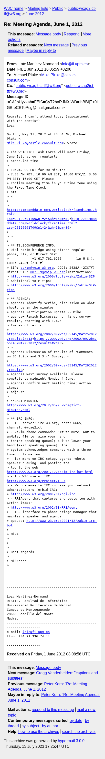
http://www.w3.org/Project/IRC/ (36, 481)
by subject (30, 726)
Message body (48, 34)
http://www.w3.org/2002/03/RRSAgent (44, 507)
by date (76, 720)
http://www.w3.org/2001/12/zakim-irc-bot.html (50, 472)
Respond (72, 34)
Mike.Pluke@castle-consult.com (35, 143)
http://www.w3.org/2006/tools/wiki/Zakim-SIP (53, 276)
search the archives (78, 731)
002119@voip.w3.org (47, 272)
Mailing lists (38, 8)
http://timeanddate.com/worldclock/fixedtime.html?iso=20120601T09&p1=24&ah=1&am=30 (52, 223)
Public (57, 8)
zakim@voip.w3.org (37, 267)
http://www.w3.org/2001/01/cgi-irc (43, 494)
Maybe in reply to (41, 50)
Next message (56, 45)
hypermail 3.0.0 (71, 741)
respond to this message (53, 709)
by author (50, 726)
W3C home (13, 8)
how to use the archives (38, 731)
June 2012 (35, 14)
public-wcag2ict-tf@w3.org (38, 86)
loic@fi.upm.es (75, 64)
